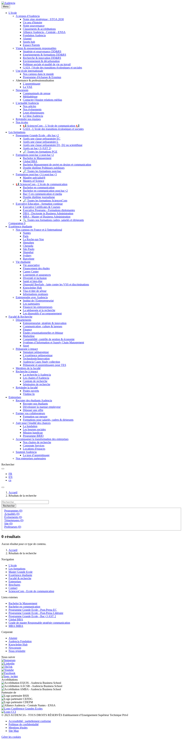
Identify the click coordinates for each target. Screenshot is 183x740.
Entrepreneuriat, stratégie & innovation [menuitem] (44, 323)
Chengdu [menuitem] (28, 245)
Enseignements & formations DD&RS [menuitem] (44, 54)
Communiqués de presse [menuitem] (36, 93)
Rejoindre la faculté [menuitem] (27, 387)
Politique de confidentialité (24, 724)
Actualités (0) (11, 513)
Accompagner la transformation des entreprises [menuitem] (42, 439)
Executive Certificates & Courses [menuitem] (41, 206)
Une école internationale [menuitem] (29, 70)
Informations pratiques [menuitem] (35, 294)
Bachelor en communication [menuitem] (39, 187)
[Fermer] (2, 487)
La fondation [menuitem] (30, 426)
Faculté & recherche (20, 578)
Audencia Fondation (20, 641)
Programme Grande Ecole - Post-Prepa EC (33, 609)
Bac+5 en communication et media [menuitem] (42, 193)
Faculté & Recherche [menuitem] (20, 316)
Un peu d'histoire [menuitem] (32, 22)
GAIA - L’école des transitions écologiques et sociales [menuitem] (53, 128)
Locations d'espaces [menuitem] (34, 448)
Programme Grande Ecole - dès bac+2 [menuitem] (37, 135)
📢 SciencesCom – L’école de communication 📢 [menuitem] (51, 125)
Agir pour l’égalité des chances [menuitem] (33, 422)
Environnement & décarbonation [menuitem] (41, 61)
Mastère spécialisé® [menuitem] (34, 177)
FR (10, 473)
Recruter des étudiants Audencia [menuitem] (34, 400)
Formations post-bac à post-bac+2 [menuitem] (35, 154)
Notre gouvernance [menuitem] (33, 25)
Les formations (17, 568)
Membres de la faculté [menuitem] (28, 368)
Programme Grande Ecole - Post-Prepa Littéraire (36, 613)
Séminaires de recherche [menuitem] (36, 384)
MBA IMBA (16, 625)
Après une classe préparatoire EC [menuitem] (41, 138)
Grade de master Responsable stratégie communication (39, 622)
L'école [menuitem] (13, 12)
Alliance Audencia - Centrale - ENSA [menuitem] (44, 32)
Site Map (14, 730)
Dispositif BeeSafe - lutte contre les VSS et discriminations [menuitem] (56, 284)
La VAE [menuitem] (27, 86)
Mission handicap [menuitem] (33, 432)
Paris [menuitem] (25, 236)
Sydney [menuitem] (27, 255)
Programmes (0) (13, 510)
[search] (2, 468)
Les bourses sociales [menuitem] (34, 429)
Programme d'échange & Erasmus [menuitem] (42, 77)
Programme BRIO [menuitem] (33, 435)
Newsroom (15, 647)
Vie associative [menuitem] (31, 265)
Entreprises (15, 581)
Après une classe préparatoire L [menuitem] (40, 141)
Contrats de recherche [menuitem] (35, 381)
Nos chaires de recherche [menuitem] (37, 442)
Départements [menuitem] (23, 319)
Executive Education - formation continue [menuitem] (39, 203)
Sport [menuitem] (26, 345)
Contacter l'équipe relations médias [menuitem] (42, 99)
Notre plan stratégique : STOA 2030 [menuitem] (43, 19)
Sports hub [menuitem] (29, 41)
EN (11, 477)
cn (10, 480)
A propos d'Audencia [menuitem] (28, 16)
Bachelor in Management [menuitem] (37, 158)
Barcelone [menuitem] (28, 258)
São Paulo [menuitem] (28, 249)
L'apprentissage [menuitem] (31, 83)
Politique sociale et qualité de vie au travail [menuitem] (47, 64)
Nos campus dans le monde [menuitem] (38, 74)
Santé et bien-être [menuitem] (32, 281)
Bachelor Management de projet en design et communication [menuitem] (57, 164)
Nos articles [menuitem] (29, 106)
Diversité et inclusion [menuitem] (35, 278)
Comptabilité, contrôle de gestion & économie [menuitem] (49, 339)
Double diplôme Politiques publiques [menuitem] (44, 167)
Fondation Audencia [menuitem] (34, 35)
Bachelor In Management (23, 603)
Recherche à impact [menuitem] (27, 371)
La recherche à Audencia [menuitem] (37, 374)
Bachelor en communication (24, 606)
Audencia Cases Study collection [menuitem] (41, 361)
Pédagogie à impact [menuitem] (27, 348)
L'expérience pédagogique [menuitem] (38, 355)
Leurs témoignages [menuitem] (33, 112)
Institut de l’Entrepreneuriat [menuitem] (38, 300)
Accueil (13, 492)
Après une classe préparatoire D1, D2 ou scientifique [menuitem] (52, 145)
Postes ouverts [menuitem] (31, 390)
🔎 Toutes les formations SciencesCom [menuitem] (45, 200)
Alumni (13, 638)
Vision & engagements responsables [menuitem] (36, 48)
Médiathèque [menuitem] (30, 96)
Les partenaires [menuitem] (31, 303)
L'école (13, 565)
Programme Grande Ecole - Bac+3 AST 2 (32, 616)
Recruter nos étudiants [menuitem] (35, 403)
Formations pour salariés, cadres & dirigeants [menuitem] (48, 419)
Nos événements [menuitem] (32, 109)
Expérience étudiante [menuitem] (20, 226)
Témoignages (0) (13, 520)
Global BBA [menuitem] (30, 161)
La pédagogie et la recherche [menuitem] (39, 310)
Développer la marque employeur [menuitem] (42, 406)
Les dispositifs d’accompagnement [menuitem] (42, 313)
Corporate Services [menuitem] (33, 445)
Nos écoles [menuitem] (22, 122)
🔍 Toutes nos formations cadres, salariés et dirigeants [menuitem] (53, 220)
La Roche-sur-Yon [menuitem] (33, 239)
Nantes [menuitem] (27, 232)
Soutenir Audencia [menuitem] (26, 451)
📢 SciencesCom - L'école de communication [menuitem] (41, 184)
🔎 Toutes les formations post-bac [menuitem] (42, 171)
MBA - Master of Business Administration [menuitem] (46, 216)
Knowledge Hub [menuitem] (32, 287)
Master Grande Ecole (21, 571)
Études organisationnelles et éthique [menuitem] (43, 332)
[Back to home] (8, 2)
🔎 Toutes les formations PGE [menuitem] (40, 151)
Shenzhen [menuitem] (28, 242)
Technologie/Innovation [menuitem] (36, 358)
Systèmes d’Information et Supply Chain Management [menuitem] (53, 342)
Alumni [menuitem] (27, 38)
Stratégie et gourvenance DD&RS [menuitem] (42, 51)
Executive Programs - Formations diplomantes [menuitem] (49, 210)
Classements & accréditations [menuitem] (39, 28)
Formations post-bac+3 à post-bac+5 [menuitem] (36, 174)
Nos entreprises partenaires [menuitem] (31, 458)
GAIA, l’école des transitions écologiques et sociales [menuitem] (52, 67)
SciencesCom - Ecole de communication (31, 591)
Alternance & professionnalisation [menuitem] (35, 80)
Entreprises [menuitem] (15, 397)
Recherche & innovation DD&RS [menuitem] (42, 57)
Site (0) (8, 523)
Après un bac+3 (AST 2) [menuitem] (37, 148)
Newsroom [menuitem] (22, 90)
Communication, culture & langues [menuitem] (42, 326)
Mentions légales (18, 727)
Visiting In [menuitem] (29, 394)
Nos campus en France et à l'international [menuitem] (39, 229)
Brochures (14, 584)
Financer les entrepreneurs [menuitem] (37, 307)
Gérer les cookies (11, 736)
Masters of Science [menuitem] (33, 180)
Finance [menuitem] (27, 329)
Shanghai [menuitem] (28, 252)
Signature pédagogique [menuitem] (36, 352)
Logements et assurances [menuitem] (37, 274)
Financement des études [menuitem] (36, 268)
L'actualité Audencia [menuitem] (27, 103)
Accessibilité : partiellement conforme (30, 721)
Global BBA (16, 619)
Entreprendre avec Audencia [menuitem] (32, 297)
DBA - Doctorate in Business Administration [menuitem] (48, 213)
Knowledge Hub (18, 644)
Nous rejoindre (17, 650)
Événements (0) (13, 517)
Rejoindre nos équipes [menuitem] (28, 119)
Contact (13, 587)
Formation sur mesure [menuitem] (35, 416)
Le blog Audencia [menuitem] (33, 115)
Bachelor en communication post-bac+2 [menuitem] (45, 190)
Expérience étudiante (20, 575)
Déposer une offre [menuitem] (33, 410)
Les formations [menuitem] (17, 132)
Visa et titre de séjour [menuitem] (34, 290)
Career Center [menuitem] (31, 271)
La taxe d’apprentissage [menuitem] (36, 455)
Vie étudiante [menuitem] (23, 261)
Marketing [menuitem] (28, 336)
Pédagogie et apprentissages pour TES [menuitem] (44, 365)
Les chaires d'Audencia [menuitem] (36, 377)
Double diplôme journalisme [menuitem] (39, 197)
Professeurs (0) (12, 526)
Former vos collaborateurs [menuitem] (30, 413)
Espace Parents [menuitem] (31, 45)
